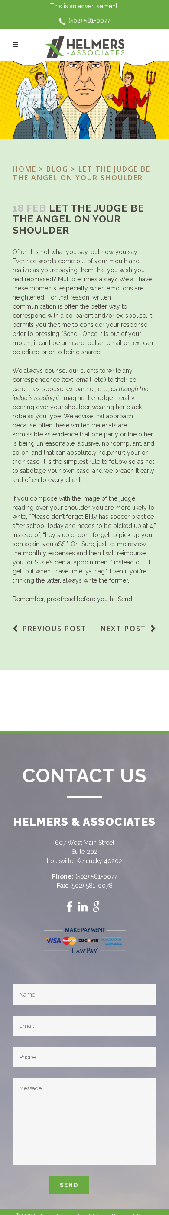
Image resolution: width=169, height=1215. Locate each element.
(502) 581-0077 (89, 20)
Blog (57, 169)
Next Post (123, 628)
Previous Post (55, 628)
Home (24, 169)
